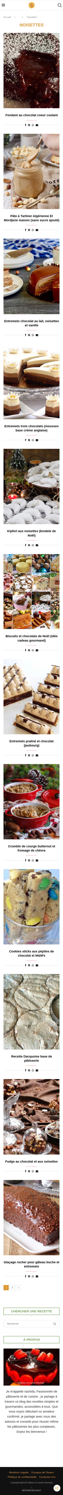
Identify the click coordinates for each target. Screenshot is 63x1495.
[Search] (59, 5)
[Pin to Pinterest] (29, 125)
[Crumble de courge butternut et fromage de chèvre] (31, 801)
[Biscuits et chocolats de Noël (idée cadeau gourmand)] (31, 591)
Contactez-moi (47, 1477)
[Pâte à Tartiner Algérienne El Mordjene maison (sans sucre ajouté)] (31, 171)
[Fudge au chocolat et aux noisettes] (31, 1116)
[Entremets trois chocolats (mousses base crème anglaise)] (31, 381)
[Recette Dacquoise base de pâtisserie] (31, 1011)
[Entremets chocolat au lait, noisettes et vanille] (31, 276)
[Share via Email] (37, 125)
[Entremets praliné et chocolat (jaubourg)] (31, 696)
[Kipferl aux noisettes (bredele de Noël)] (31, 486)
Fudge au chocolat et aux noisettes (31, 1161)
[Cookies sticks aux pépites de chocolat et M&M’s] (31, 906)
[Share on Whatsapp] (33, 125)
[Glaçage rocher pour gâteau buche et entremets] (31, 1217)
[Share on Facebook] (25, 125)
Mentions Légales (19, 1472)
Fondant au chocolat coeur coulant (31, 115)
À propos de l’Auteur (42, 1472)
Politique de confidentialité (22, 1477)
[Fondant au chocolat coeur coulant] (31, 70)
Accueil (7, 17)
